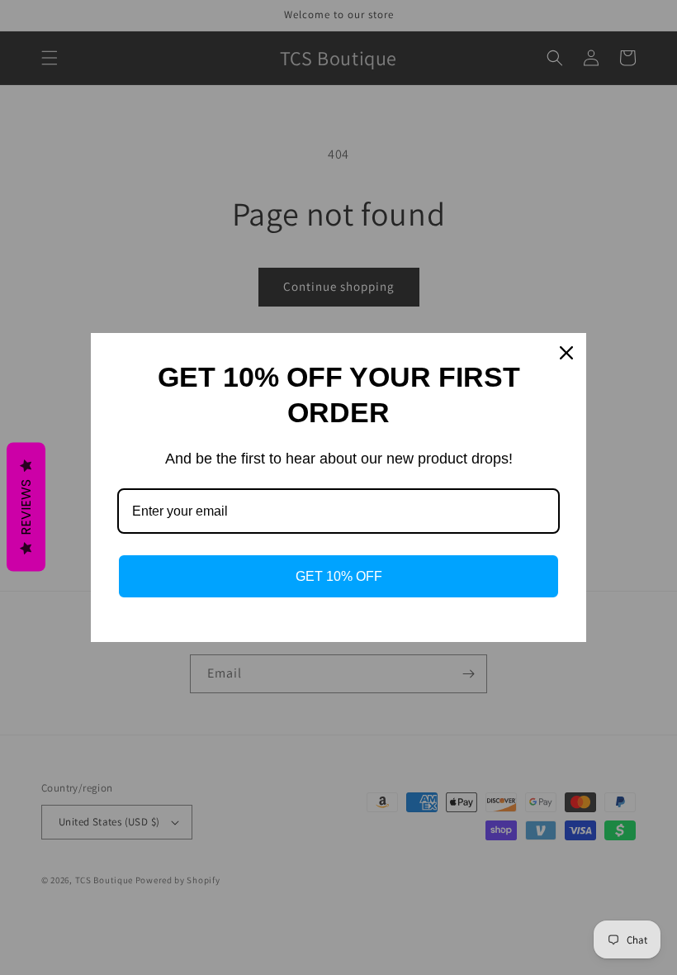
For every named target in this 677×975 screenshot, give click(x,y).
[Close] (566, 353)
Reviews (26, 507)
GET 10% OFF (339, 576)
